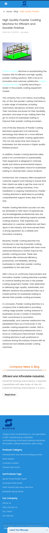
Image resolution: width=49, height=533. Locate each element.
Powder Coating (10, 71)
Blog (16, 11)
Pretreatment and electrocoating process (22, 454)
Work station (8, 459)
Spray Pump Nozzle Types (14, 478)
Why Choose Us (9, 507)
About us (6, 503)
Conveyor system (10, 463)
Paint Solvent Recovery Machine (17, 487)
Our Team (7, 511)
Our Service (7, 515)
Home (9, 11)
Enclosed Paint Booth (12, 483)
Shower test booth (11, 467)
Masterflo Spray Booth (12, 491)
